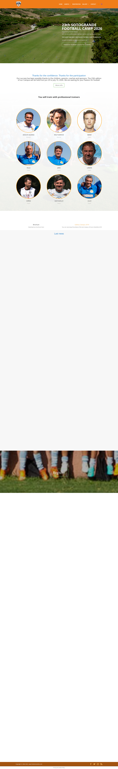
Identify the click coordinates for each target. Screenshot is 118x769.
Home (60, 4)
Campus (66, 4)
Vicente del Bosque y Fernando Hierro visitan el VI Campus (37, 294)
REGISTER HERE (59, 69)
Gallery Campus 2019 (82, 225)
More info (59, 85)
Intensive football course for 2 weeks (77, 45)
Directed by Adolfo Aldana (70, 32)
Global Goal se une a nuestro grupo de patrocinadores (35, 365)
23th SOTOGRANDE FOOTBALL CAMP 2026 (82, 26)
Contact (93, 4)
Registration (76, 4)
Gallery (84, 4)
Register (59, 472)
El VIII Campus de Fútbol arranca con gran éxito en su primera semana (41, 436)
